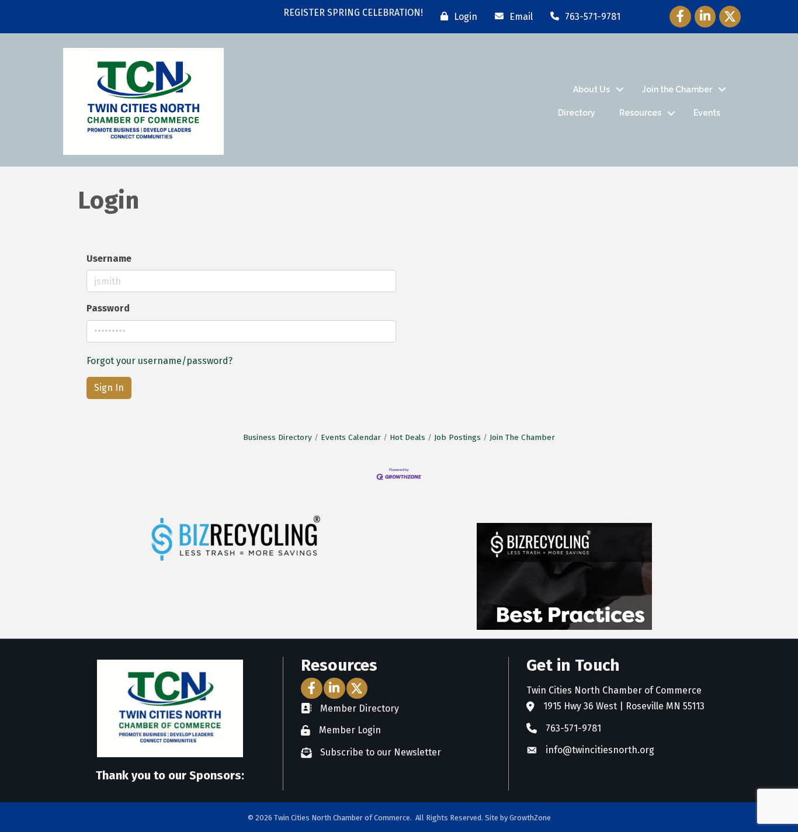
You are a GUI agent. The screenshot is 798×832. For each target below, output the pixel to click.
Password (108, 308)
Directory (576, 112)
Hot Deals (407, 437)
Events (706, 112)
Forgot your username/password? (159, 360)
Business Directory (277, 437)
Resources (640, 112)
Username (108, 258)
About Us (591, 89)
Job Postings (457, 437)
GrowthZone (530, 817)
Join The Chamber (522, 437)
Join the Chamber (677, 89)
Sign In (109, 387)
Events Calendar (351, 437)
